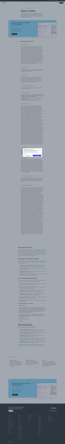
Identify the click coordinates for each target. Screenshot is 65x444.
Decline (28, 155)
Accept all (37, 155)
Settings (25, 153)
